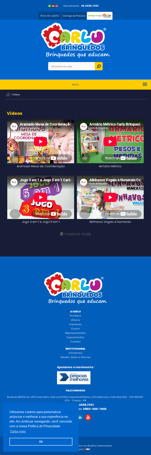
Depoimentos (75, 337)
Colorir (75, 329)
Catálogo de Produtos (74, 15)
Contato (75, 342)
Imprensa (75, 324)
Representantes (75, 333)
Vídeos (75, 320)
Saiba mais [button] (18, 431)
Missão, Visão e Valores (75, 357)
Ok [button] (41, 441)
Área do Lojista (50, 15)
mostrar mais (77, 234)
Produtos (75, 316)
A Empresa (75, 353)
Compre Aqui (95, 15)
